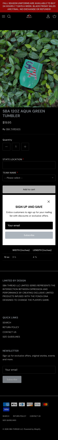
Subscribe (29, 235)
